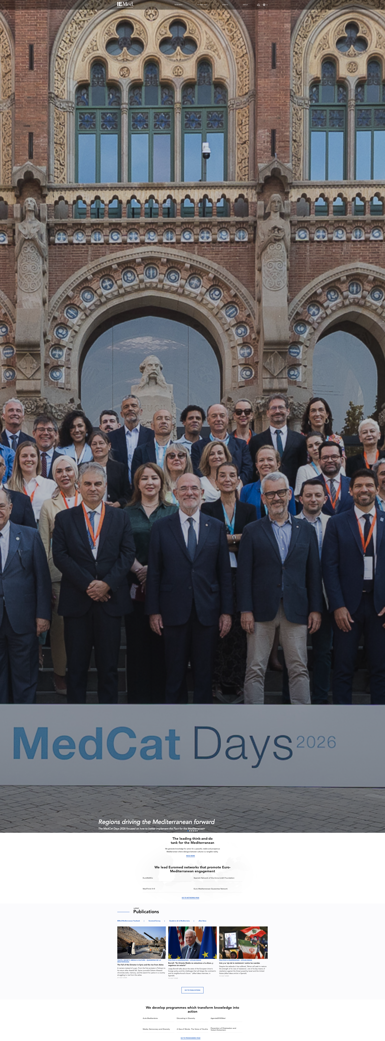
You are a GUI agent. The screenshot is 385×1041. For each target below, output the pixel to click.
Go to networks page (190, 897)
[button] (3, 416)
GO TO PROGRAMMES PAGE (190, 1038)
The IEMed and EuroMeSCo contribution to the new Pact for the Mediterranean (109, 821)
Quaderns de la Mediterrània (179, 921)
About (245, 5)
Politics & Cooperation (178, 960)
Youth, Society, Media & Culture (131, 960)
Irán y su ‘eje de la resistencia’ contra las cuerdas (239, 963)
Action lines (202, 5)
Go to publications (192, 990)
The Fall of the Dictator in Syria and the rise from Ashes (140, 965)
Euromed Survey (154, 921)
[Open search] (258, 5)
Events (225, 5)
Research (178, 5)
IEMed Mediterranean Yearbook (128, 921)
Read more (190, 856)
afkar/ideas (202, 921)
